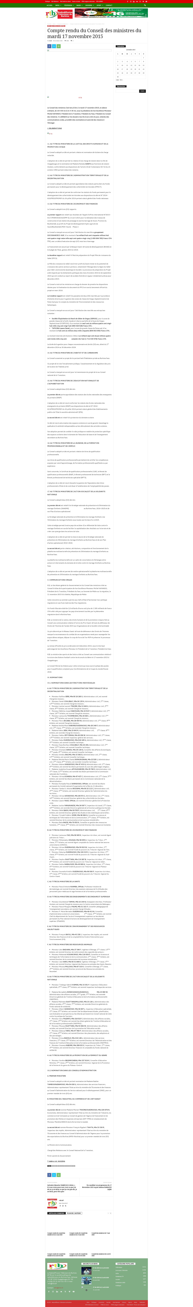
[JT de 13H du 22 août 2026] (86, 1280)
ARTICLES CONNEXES (56, 1213)
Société (118, 1279)
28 (139, 73)
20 (135, 69)
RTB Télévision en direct (92, 1304)
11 (127, 65)
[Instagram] (131, 1)
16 (118, 69)
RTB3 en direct (105, 1304)
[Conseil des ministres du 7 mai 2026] (102, 1224)
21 (139, 69)
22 (143, 69)
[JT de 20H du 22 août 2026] (86, 1271)
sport (99, 5)
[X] (140, 1)
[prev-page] (108, 1213)
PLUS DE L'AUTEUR (74, 1213)
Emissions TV (120, 1276)
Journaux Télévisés (121, 1270)
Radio (78, 5)
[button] (145, 5)
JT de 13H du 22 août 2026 (101, 1277)
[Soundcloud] (137, 1)
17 (122, 69)
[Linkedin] (134, 1)
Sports (130, 1302)
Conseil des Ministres (62, 24)
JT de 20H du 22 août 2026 (101, 1268)
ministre (72, 1166)
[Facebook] (127, 1)
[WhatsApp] (59, 46)
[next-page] (111, 1213)
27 (135, 73)
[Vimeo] (143, 1)
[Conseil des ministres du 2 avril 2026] (102, 1244)
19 (131, 69)
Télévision (68, 5)
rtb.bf (50, 40)
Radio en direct (76, 1)
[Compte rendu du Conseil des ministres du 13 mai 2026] (79, 1224)
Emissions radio (120, 1282)
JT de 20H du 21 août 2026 (101, 1287)
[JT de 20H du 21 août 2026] (86, 1290)
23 (118, 73)
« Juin (117, 80)
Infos (57, 5)
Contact (109, 5)
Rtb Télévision (55, 1)
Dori (67, 1166)
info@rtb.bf (58, 1288)
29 (143, 73)
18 (127, 69)
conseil (55, 1166)
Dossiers (88, 5)
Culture (124, 1302)
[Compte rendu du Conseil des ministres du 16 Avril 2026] (79, 1244)
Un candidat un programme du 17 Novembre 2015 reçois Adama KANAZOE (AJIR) (97, 1187)
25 (127, 73)
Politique (47, 1)
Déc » (121, 80)
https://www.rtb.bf (63, 1203)
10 (122, 65)
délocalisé (61, 1166)
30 (118, 77)
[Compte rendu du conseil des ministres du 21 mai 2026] (57, 1224)
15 (143, 65)
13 (135, 65)
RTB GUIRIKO (99, 1)
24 (122, 73)
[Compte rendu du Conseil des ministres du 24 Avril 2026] (57, 1244)
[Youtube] (146, 1)
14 (139, 65)
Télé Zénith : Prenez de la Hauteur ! (136, 1304)
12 (131, 65)
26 (131, 73)
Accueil (49, 5)
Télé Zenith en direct (65, 1)
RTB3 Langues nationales (88, 1)
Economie (101, 1302)
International (116, 1302)
